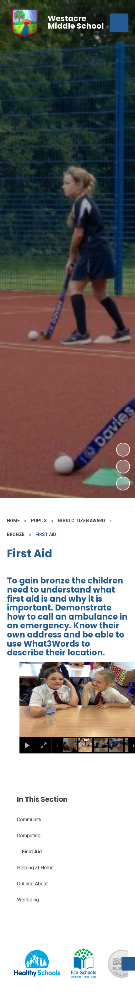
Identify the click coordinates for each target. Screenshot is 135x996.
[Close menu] (119, 23)
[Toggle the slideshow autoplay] (123, 483)
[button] (32, 699)
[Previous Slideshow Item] (123, 466)
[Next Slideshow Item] (123, 450)
